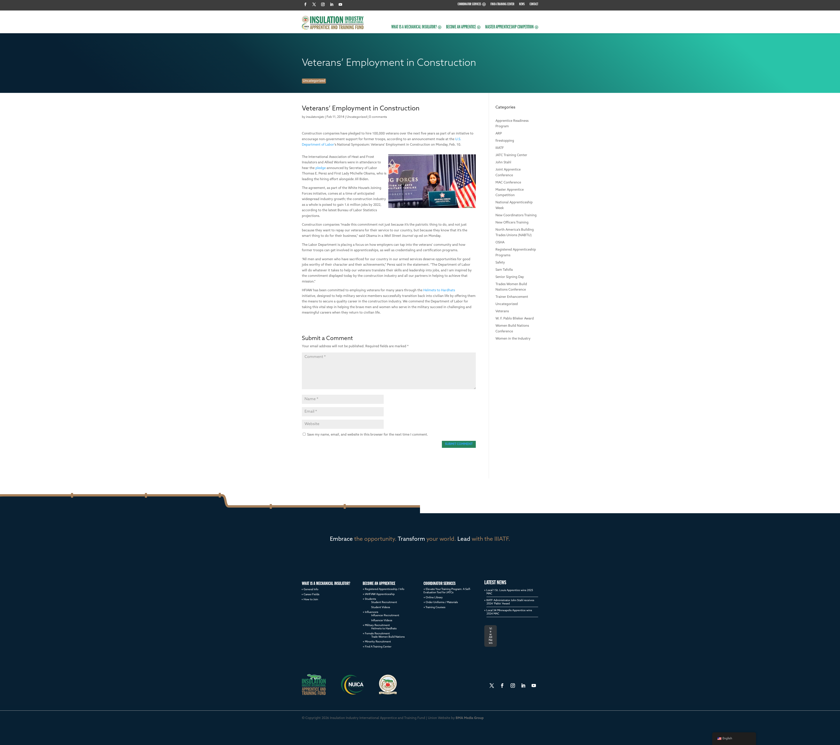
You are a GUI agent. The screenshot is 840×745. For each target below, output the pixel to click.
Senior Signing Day (509, 277)
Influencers (371, 612)
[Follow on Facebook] (305, 4)
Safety (500, 262)
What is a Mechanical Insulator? (414, 28)
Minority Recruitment (378, 641)
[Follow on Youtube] (340, 4)
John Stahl (503, 162)
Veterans (502, 311)
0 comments (378, 117)
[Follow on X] (314, 4)
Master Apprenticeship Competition (509, 28)
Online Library (434, 597)
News (522, 4)
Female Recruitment (377, 633)
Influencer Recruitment (385, 615)
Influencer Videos (381, 620)
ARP (498, 133)
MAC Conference (508, 182)
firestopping (504, 141)
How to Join (311, 599)
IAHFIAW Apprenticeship (380, 594)
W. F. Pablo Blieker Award (514, 318)
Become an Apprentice (461, 28)
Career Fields (311, 594)
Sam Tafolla (504, 270)
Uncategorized (314, 81)
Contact (534, 4)
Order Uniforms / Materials (442, 602)
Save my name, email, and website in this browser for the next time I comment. (367, 434)
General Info (311, 589)
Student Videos (380, 607)
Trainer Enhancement (511, 297)
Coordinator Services (469, 4)
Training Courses (435, 607)
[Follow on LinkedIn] (331, 4)
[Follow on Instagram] (322, 4)
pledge (320, 168)
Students (370, 599)
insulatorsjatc (315, 117)
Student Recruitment (384, 602)
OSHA (499, 242)
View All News (490, 635)
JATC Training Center (511, 155)
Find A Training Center (502, 4)
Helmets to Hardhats (439, 290)
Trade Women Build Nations (388, 637)
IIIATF (499, 148)
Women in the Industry (512, 338)
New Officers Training (511, 222)
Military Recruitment (377, 625)
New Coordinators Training (516, 215)
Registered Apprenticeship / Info (384, 589)
